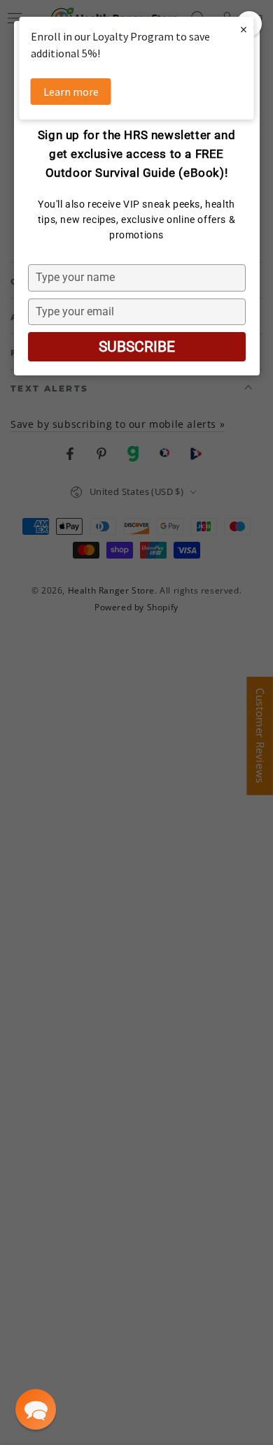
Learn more (71, 92)
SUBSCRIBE (137, 346)
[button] (35, 1409)
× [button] (243, 29)
